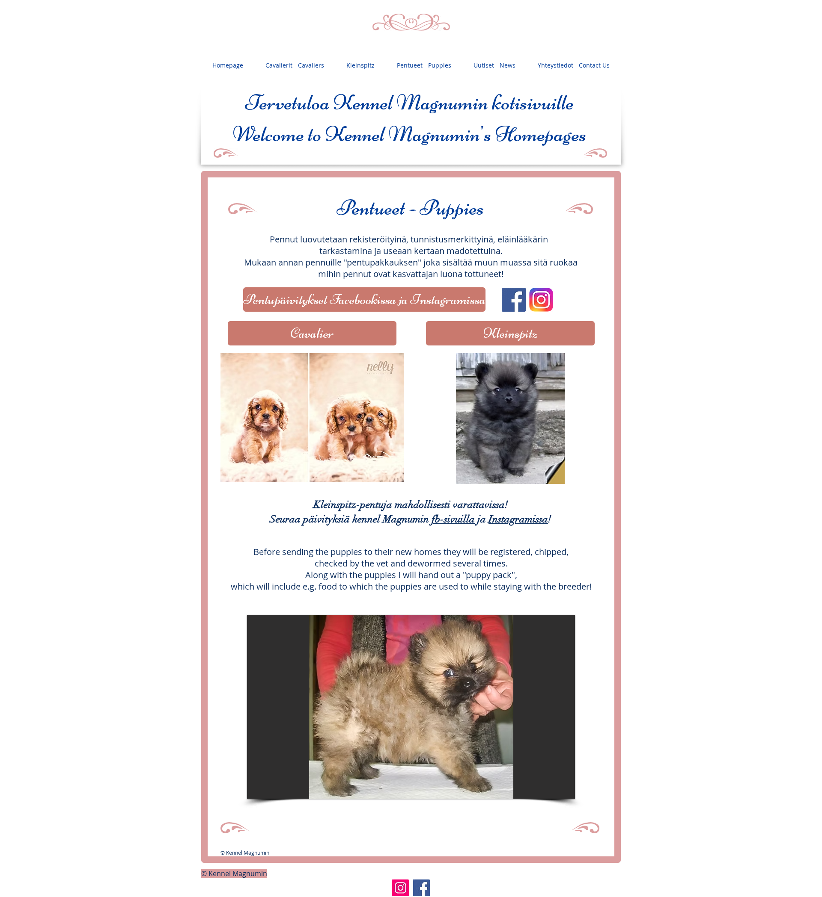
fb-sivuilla (453, 519)
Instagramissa (518, 519)
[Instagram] (400, 887)
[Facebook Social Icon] (514, 300)
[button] (411, 707)
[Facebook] (421, 887)
